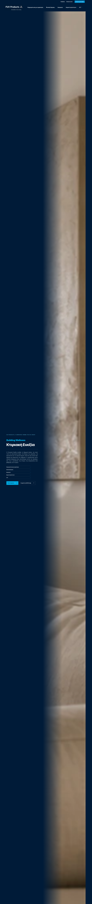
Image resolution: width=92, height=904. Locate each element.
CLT (80, 7)
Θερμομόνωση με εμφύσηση (35, 7)
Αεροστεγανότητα (71, 7)
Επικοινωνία (69, 1)
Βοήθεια (63, 1)
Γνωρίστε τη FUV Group (27, 483)
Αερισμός (60, 7)
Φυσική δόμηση (50, 7)
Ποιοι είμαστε (12, 483)
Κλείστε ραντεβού (80, 1)
